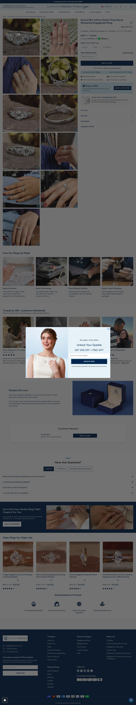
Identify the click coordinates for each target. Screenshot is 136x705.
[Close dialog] (109, 329)
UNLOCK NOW (89, 361)
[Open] (4, 700)
